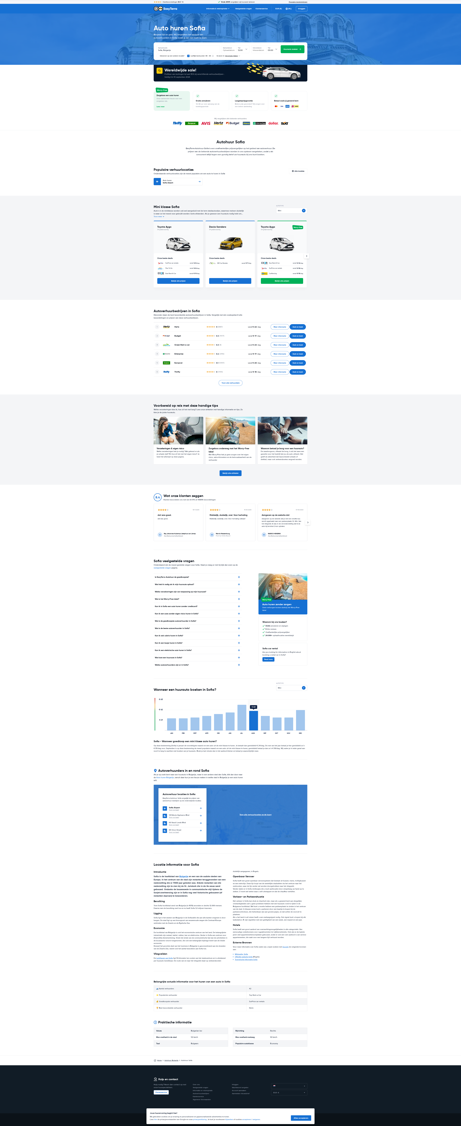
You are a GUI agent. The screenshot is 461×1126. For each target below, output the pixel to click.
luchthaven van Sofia (164, 958)
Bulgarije (183, 876)
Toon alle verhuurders (231, 383)
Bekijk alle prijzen (178, 281)
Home (159, 1060)
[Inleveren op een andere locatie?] (158, 56)
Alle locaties (299, 171)
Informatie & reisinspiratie (216, 8)
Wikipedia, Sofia (241, 954)
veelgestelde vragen (162, 568)
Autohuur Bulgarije (171, 1060)
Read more (268, 659)
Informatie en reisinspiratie (202, 1091)
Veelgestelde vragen (243, 8)
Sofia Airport (168, 181)
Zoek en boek (298, 327)
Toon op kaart (174, 810)
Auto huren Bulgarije (165, 777)
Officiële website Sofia (244, 957)
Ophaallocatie (162, 48)
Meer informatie (280, 327)
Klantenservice (262, 8)
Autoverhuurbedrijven (201, 1094)
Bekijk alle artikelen (231, 473)
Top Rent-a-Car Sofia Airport (173, 536)
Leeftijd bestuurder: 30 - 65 (201, 56)
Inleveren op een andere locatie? (172, 56)
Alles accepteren (301, 1118)
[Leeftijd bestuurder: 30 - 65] (188, 56)
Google (285, 947)
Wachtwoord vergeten (240, 1088)
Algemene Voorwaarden (202, 1100)
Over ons (196, 1085)
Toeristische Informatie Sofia (246, 959)
